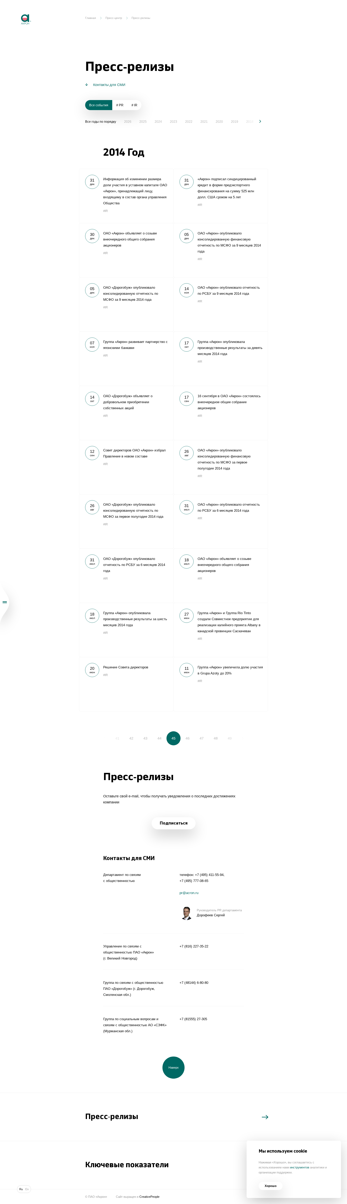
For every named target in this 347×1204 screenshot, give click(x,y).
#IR (105, 211)
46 (188, 738)
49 (230, 738)
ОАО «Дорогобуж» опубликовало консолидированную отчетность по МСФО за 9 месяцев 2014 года (126, 304)
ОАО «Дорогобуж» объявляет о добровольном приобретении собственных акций (126, 413)
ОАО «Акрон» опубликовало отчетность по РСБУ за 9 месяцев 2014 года (221, 304)
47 (202, 738)
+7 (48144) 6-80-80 (194, 983)
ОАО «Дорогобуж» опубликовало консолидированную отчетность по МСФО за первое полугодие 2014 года (126, 521)
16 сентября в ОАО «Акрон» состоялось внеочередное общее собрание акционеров (221, 413)
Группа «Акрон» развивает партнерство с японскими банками (126, 358)
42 (131, 738)
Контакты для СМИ (109, 85)
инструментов (299, 1167)
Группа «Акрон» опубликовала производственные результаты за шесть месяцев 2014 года (126, 630)
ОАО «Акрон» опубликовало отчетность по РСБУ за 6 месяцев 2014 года (221, 521)
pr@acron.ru (189, 893)
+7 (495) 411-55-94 (209, 875)
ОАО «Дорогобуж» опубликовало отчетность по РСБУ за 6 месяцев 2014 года (126, 575)
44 (159, 738)
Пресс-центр (113, 17)
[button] (257, 121)
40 (103, 738)
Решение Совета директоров (126, 684)
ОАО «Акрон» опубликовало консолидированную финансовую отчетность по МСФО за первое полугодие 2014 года (221, 467)
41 (117, 738)
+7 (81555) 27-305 (193, 1019)
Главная (90, 17)
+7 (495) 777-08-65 (194, 881)
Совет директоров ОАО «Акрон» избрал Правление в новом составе (126, 467)
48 (216, 738)
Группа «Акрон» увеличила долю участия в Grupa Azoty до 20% (221, 684)
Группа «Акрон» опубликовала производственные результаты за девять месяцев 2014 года (221, 358)
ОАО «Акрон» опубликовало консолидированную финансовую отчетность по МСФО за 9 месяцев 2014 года (221, 250)
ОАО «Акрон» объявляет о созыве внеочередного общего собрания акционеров (126, 250)
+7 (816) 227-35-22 (194, 946)
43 (145, 738)
